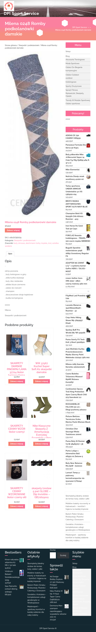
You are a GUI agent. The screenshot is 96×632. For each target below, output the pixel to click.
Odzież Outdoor (72, 75)
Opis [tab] (10, 254)
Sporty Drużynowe (74, 86)
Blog (68, 56)
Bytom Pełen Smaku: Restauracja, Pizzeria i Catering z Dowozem (75, 517)
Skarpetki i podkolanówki (29, 45)
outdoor (69, 78)
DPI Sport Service (21, 13)
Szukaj (52, 550)
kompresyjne (71, 70)
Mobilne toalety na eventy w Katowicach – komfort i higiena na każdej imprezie (78, 506)
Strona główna (11, 45)
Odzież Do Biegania (74, 67)
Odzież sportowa (73, 103)
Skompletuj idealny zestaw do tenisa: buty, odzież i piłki (35, 566)
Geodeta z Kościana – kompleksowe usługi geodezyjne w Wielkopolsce (78, 527)
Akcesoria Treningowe (75, 59)
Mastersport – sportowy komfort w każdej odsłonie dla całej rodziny (77, 538)
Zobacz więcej (13, 230)
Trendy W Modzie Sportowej (78, 100)
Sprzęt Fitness (72, 90)
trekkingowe (71, 82)
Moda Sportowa (72, 63)
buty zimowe (19, 243)
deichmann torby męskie (36, 243)
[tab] (51, 4)
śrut (49, 243)
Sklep (68, 51)
